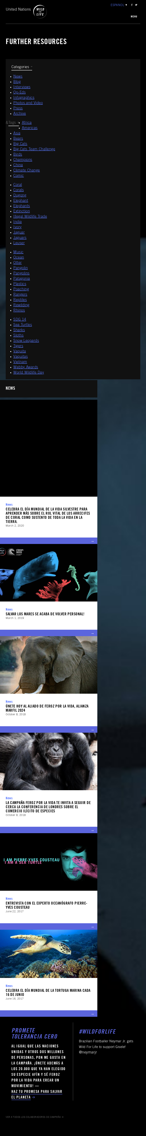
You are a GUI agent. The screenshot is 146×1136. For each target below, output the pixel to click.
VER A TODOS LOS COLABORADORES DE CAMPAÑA (33, 1117)
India (17, 222)
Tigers (18, 346)
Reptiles (20, 300)
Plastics (19, 284)
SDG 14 (19, 320)
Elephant (20, 201)
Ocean (18, 258)
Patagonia (21, 279)
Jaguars (20, 238)
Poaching (21, 289)
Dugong (19, 196)
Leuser (19, 243)
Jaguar (19, 233)
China (18, 165)
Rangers (20, 295)
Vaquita (19, 352)
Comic (18, 176)
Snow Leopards (26, 341)
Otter (17, 263)
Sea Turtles (22, 325)
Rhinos (19, 311)
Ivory (17, 227)
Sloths (18, 336)
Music (18, 252)
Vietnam (20, 362)
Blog (17, 82)
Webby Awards (25, 367)
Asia (16, 134)
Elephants (21, 206)
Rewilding (21, 305)
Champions (22, 160)
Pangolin (20, 268)
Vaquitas (20, 357)
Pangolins (21, 274)
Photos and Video (28, 103)
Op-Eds (19, 93)
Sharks (19, 330)
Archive (19, 114)
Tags (12, 123)
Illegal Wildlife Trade (30, 217)
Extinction (21, 211)
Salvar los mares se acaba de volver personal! (45, 614)
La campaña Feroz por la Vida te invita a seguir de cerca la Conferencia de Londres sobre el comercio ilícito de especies (48, 807)
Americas (30, 128)
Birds (17, 155)
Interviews (21, 87)
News (17, 77)
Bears (18, 139)
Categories (20, 67)
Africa (27, 123)
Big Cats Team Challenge (34, 149)
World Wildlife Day (28, 373)
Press (18, 109)
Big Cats (20, 144)
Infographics (23, 98)
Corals (18, 190)
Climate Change (26, 171)
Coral (17, 185)
